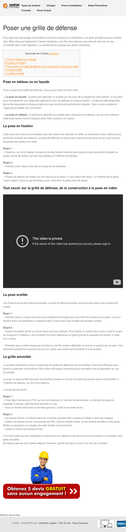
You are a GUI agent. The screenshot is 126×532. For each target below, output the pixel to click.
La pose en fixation (15, 62)
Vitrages (50, 5)
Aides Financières (97, 5)
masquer (53, 53)
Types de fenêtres (30, 5)
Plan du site (65, 522)
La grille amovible (14, 73)
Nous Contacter (80, 522)
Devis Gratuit (44, 10)
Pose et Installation (71, 5)
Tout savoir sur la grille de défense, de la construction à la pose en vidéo (41, 66)
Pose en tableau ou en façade (20, 59)
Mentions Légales (48, 522)
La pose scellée (13, 69)
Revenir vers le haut (10, 514)
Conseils (26, 10)
